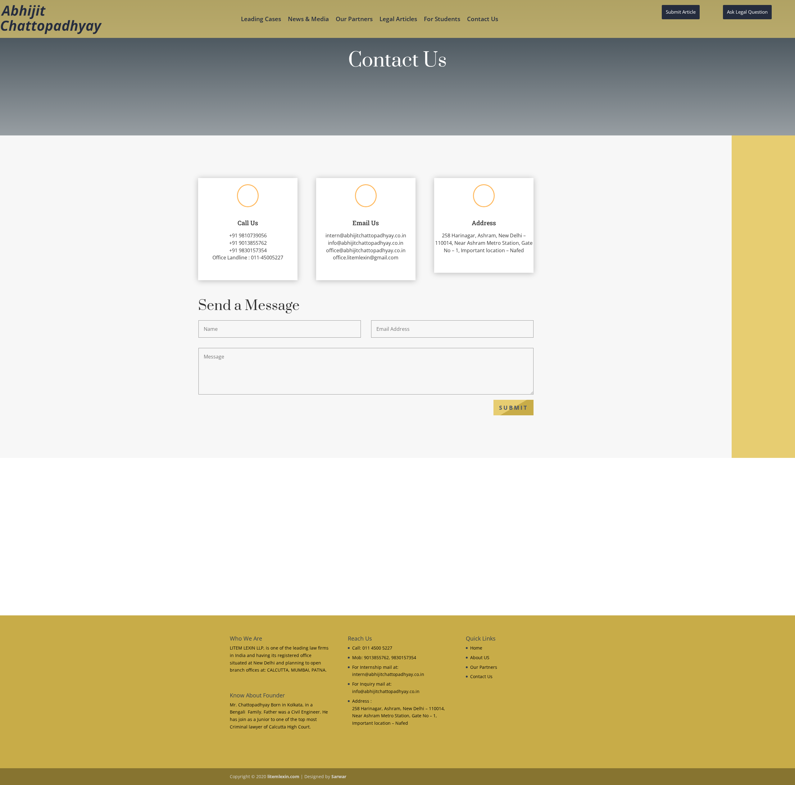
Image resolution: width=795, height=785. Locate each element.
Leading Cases (261, 20)
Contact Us (482, 20)
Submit (513, 407)
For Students (442, 20)
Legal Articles (398, 20)
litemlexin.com (283, 776)
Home (476, 648)
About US (479, 657)
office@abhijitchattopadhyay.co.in (366, 250)
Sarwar (338, 776)
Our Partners (354, 20)
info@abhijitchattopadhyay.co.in (365, 243)
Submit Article (681, 12)
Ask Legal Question (747, 12)
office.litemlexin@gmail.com (365, 257)
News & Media (308, 20)
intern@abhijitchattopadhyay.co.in (365, 235)
